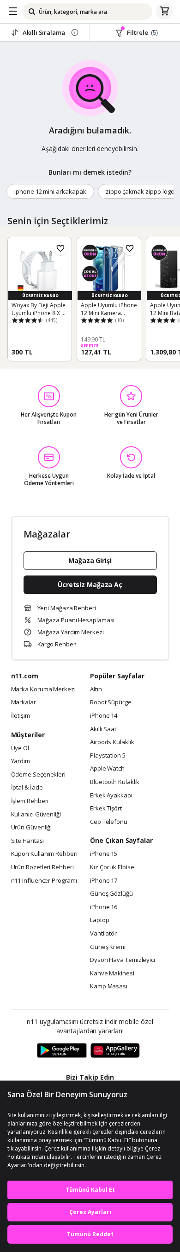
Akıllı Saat (103, 729)
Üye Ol (20, 748)
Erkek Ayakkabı (111, 795)
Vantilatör (103, 933)
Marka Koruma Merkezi (43, 689)
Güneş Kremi (108, 947)
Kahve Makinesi (112, 973)
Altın (96, 689)
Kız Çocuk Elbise (112, 867)
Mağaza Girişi (90, 560)
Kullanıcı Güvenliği (36, 814)
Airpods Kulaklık (112, 742)
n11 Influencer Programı (44, 881)
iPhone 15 (103, 854)
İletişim (20, 716)
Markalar (23, 702)
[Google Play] (62, 1051)
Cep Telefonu (108, 822)
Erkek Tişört (106, 808)
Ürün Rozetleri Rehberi (42, 867)
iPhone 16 (103, 907)
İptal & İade (27, 787)
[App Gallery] (115, 1051)
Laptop (99, 920)
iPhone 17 (103, 881)
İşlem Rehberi (30, 801)
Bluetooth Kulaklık (114, 782)
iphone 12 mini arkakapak (50, 191)
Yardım (20, 761)
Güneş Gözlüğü (111, 894)
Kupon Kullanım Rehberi (44, 854)
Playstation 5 (108, 755)
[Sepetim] (164, 11)
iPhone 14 (103, 716)
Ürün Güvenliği (31, 827)
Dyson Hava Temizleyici (122, 960)
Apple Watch (107, 768)
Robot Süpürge (111, 702)
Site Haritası (27, 841)
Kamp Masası (108, 986)
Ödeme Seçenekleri (38, 774)
